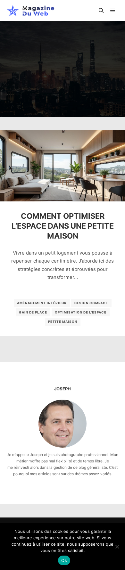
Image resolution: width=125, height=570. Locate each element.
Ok (64, 560)
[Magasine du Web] (30, 10)
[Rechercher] (101, 10)
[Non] (117, 546)
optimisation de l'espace (80, 312)
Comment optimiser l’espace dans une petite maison (63, 225)
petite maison (62, 321)
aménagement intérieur (42, 303)
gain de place (33, 312)
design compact (91, 303)
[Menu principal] (113, 10)
